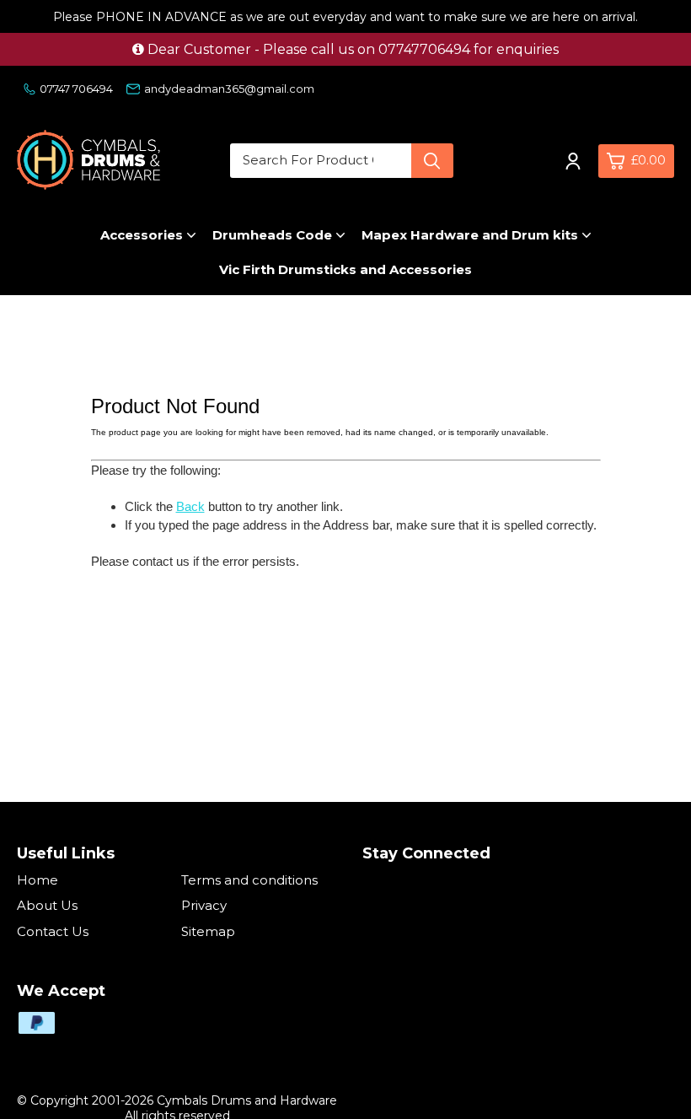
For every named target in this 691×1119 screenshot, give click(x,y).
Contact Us (52, 931)
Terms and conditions (249, 880)
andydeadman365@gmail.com (229, 88)
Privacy (204, 905)
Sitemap (208, 931)
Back (190, 506)
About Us (47, 905)
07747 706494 (76, 88)
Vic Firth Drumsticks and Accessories (345, 269)
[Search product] (432, 160)
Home (37, 880)
